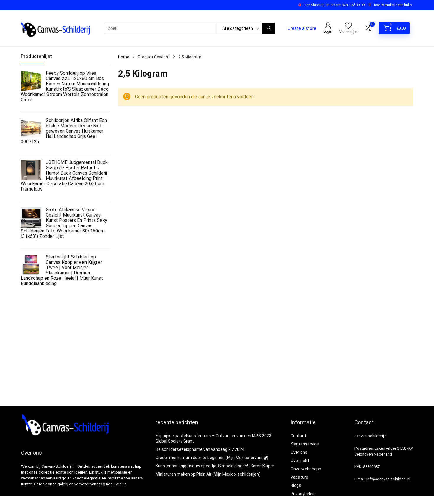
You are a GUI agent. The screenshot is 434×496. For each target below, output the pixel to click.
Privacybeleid (303, 493)
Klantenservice (305, 444)
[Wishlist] (348, 26)
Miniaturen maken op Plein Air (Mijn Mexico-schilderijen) (208, 474)
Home (123, 57)
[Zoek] (268, 28)
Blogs (296, 485)
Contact (298, 435)
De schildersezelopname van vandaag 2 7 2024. (200, 449)
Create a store (302, 28)
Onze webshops (306, 468)
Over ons (299, 452)
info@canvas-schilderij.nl (388, 479)
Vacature (299, 477)
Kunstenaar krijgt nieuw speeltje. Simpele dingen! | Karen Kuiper (215, 466)
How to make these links (392, 5)
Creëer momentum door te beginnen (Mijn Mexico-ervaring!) (212, 457)
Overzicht (300, 460)
